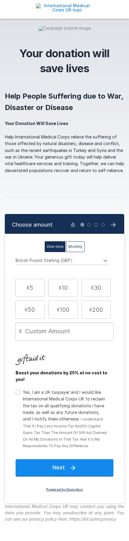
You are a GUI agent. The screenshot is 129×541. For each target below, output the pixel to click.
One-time (55, 246)
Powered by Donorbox (64, 489)
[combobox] (62, 261)
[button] (30, 287)
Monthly (75, 246)
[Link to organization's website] (64, 7)
